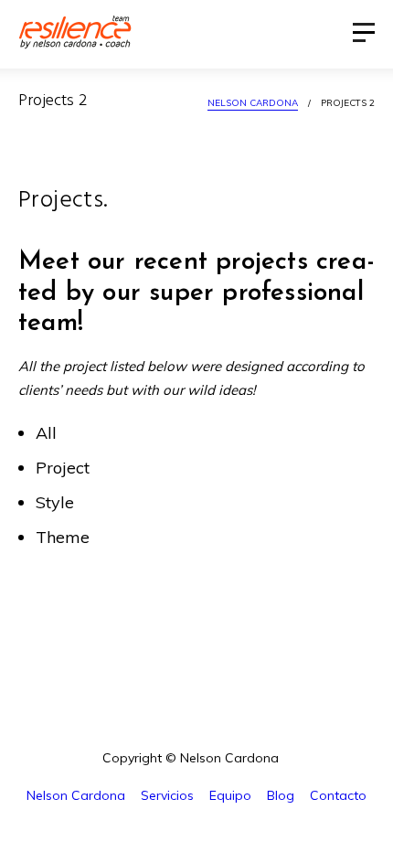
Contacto (338, 795)
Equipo (230, 795)
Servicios (167, 795)
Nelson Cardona (252, 103)
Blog (280, 795)
